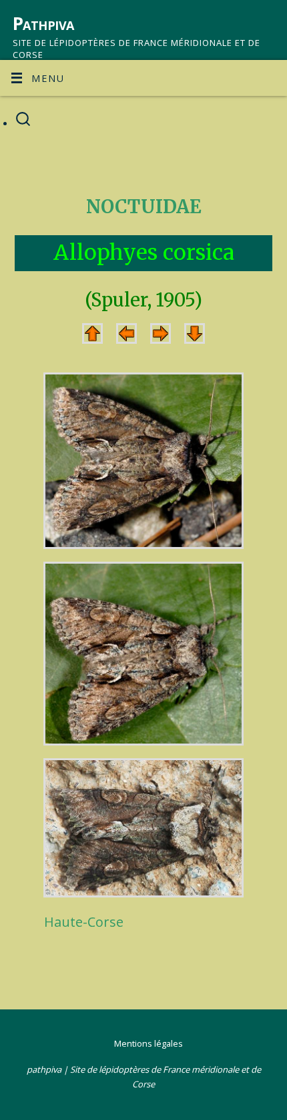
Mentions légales (148, 1043)
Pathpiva (43, 23)
